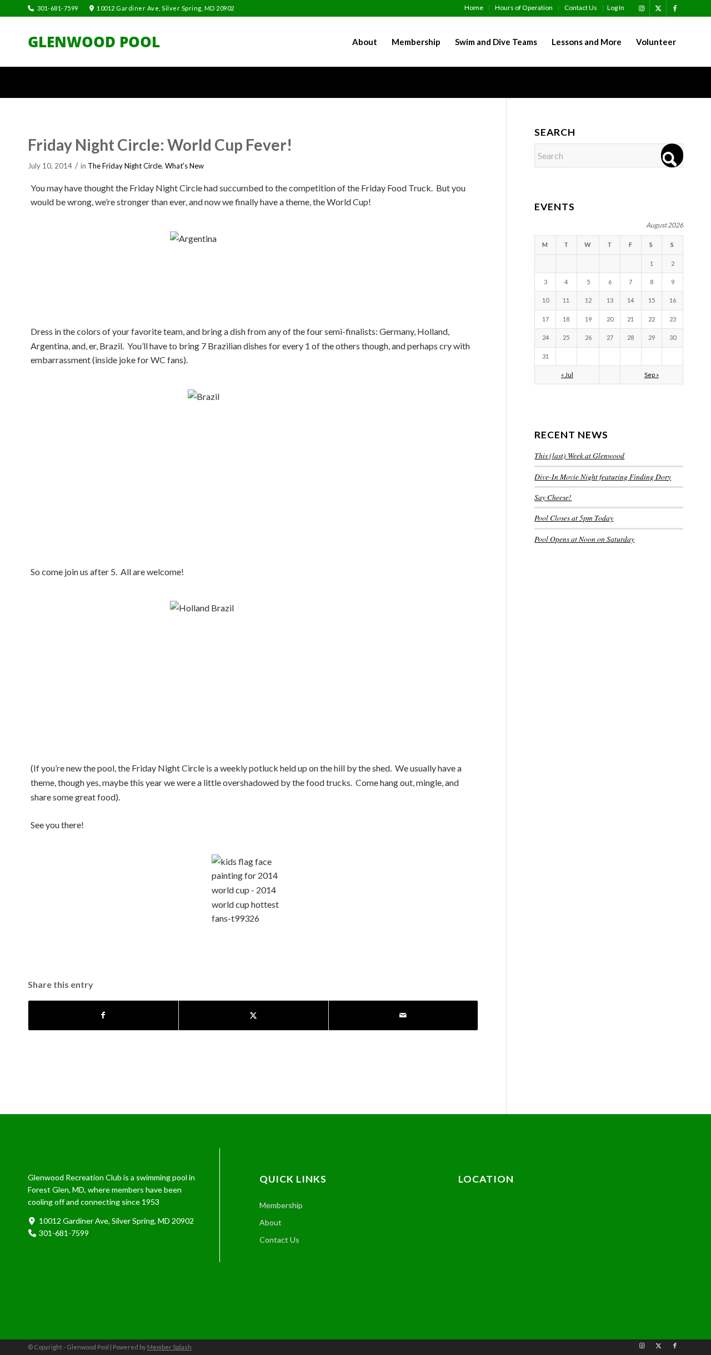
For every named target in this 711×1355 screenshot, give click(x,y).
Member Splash (169, 1347)
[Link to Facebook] (675, 8)
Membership (281, 1205)
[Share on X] (253, 1015)
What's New (184, 165)
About (270, 1222)
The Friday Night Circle (125, 165)
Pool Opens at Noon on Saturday (584, 538)
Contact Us (279, 1239)
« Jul (567, 374)
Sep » (651, 374)
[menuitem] (474, 8)
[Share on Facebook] (103, 1015)
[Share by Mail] (403, 1015)
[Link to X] (658, 8)
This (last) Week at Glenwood (579, 455)
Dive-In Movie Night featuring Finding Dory (602, 476)
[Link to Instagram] (641, 8)
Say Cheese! (553, 497)
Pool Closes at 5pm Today (573, 517)
